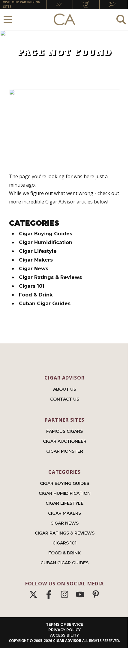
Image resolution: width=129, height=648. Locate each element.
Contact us (64, 399)
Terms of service (64, 624)
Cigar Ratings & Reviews (50, 277)
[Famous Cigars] (59, 4)
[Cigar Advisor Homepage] (64, 20)
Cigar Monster (64, 451)
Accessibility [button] (64, 635)
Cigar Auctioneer (64, 441)
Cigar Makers (36, 260)
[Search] (121, 19)
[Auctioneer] (86, 4)
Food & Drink (35, 295)
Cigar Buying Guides (45, 234)
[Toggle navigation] (8, 19)
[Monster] (112, 4)
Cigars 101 (31, 286)
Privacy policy (64, 630)
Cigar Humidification (45, 242)
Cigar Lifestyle (38, 251)
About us (64, 389)
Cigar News (33, 268)
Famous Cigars (64, 431)
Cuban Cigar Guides (44, 303)
